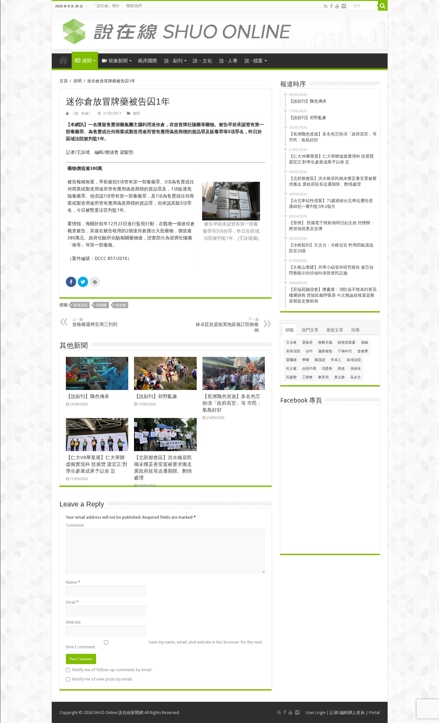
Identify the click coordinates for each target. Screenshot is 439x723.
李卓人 (336, 360)
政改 (341, 368)
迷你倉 (120, 305)
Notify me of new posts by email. (102, 679)
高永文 (355, 377)
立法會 (291, 342)
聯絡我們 (134, 6)
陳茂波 (320, 360)
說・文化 (202, 61)
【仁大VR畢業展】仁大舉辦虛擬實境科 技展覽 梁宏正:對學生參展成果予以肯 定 (97, 464)
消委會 (327, 368)
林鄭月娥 (325, 342)
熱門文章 (310, 330)
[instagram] (344, 6)
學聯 (305, 360)
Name (73, 582)
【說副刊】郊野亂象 (155, 396)
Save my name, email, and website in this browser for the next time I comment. (164, 644)
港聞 (87, 61)
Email (72, 602)
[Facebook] (331, 6)
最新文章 (335, 330)
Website (73, 622)
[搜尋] (383, 6)
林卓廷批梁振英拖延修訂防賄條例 (227, 325)
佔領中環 (309, 368)
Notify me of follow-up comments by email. (112, 669)
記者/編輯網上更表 (347, 712)
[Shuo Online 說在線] (220, 30)
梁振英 (307, 342)
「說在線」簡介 (106, 6)
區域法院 (80, 305)
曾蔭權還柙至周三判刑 (94, 322)
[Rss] (325, 6)
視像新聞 (118, 61)
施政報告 (325, 351)
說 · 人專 (228, 61)
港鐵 (364, 342)
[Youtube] (337, 6)
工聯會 (307, 377)
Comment (75, 525)
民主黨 (291, 368)
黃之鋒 (339, 377)
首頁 (63, 60)
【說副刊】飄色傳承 (87, 396)
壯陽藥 (101, 305)
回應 (355, 330)
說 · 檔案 (254, 61)
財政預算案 (346, 342)
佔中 (309, 351)
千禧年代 (345, 351)
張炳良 (355, 368)
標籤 (289, 330)
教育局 (323, 377)
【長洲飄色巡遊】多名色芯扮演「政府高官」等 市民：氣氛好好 (232, 403)
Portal (374, 712)
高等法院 (293, 351)
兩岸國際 (147, 61)
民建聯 (291, 377)
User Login (316, 712)
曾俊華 (362, 351)
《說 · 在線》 (81, 113)
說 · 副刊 (173, 61)
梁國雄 (291, 360)
